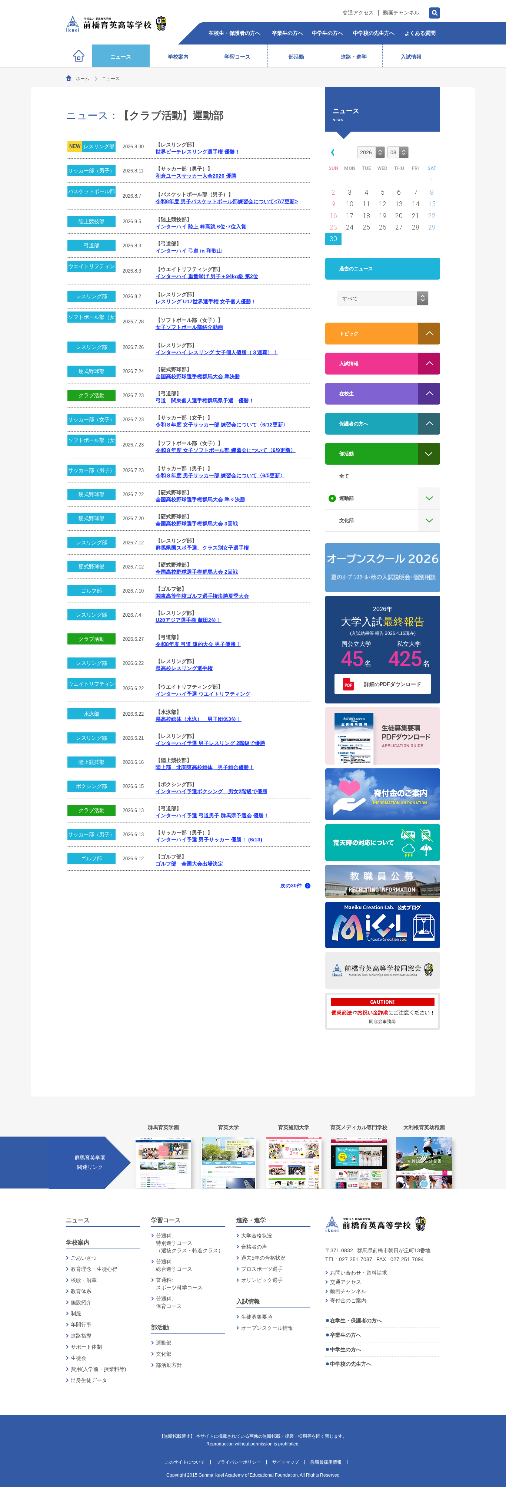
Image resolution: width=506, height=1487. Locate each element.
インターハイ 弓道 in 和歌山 (189, 251)
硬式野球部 (91, 371)
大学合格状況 (256, 1236)
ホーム (82, 78)
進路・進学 (251, 1220)
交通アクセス (358, 13)
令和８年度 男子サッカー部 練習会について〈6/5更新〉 (220, 475)
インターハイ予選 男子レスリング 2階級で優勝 (210, 743)
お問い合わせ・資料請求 (358, 1273)
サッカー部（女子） (91, 419)
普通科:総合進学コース (174, 1265)
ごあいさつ (84, 1258)
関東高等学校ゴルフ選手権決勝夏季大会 (202, 596)
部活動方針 (169, 1365)
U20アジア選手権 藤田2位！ (189, 620)
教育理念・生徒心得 (94, 1269)
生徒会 (78, 1358)
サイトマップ (285, 1462)
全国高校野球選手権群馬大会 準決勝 (198, 376)
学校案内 (78, 1242)
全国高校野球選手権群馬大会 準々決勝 (200, 499)
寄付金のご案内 (348, 1300)
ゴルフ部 (91, 591)
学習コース (166, 1220)
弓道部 (91, 245)
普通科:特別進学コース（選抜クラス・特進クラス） (189, 1243)
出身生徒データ (89, 1380)
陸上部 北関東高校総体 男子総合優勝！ (205, 767)
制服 (76, 1313)
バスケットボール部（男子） (91, 192)
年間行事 (81, 1325)
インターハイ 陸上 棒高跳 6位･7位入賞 (201, 227)
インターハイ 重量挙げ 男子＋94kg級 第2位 (207, 276)
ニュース (78, 1220)
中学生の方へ (345, 1349)
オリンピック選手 (262, 1280)
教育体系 (81, 1291)
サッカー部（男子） (91, 171)
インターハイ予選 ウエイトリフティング (203, 694)
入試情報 (248, 1301)
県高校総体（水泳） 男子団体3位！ (199, 719)
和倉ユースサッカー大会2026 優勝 (196, 176)
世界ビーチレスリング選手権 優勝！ (198, 152)
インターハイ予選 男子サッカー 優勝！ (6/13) (209, 840)
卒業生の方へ (345, 1335)
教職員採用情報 (326, 1462)
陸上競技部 (91, 221)
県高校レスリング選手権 (184, 668)
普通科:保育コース (169, 1302)
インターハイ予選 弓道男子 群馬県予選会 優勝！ (212, 815)
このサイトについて (185, 1462)
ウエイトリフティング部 (91, 267)
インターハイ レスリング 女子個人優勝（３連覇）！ (217, 352)
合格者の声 (254, 1247)
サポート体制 (86, 1347)
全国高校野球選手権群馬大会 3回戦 (197, 524)
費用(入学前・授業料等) (98, 1369)
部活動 (160, 1327)
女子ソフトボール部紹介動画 (189, 327)
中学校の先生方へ (351, 1364)
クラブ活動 (91, 395)
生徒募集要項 (256, 1317)
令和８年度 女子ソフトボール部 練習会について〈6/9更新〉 (226, 450)
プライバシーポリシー (238, 1462)
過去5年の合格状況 (263, 1258)
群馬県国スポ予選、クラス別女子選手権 (202, 548)
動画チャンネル (401, 13)
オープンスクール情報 (267, 1328)
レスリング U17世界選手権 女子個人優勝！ (206, 301)
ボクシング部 (91, 786)
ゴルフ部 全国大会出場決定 (189, 864)
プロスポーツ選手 (262, 1269)
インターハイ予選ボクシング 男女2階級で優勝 (211, 791)
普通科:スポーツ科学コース (179, 1283)
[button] (331, 151)
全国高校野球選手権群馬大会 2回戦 (197, 572)
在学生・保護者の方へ (356, 1320)
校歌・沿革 (84, 1280)
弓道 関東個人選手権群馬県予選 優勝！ (205, 400)
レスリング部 (98, 146)
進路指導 (81, 1336)
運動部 (164, 1343)
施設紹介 (81, 1302)
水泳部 (91, 714)
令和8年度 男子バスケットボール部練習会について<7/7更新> (227, 201)
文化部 (164, 1354)
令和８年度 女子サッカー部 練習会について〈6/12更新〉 (222, 425)
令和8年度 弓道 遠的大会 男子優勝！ (198, 644)
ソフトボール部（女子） (91, 318)
